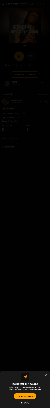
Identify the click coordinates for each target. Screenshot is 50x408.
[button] (25, 204)
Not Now (25, 403)
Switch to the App (25, 396)
